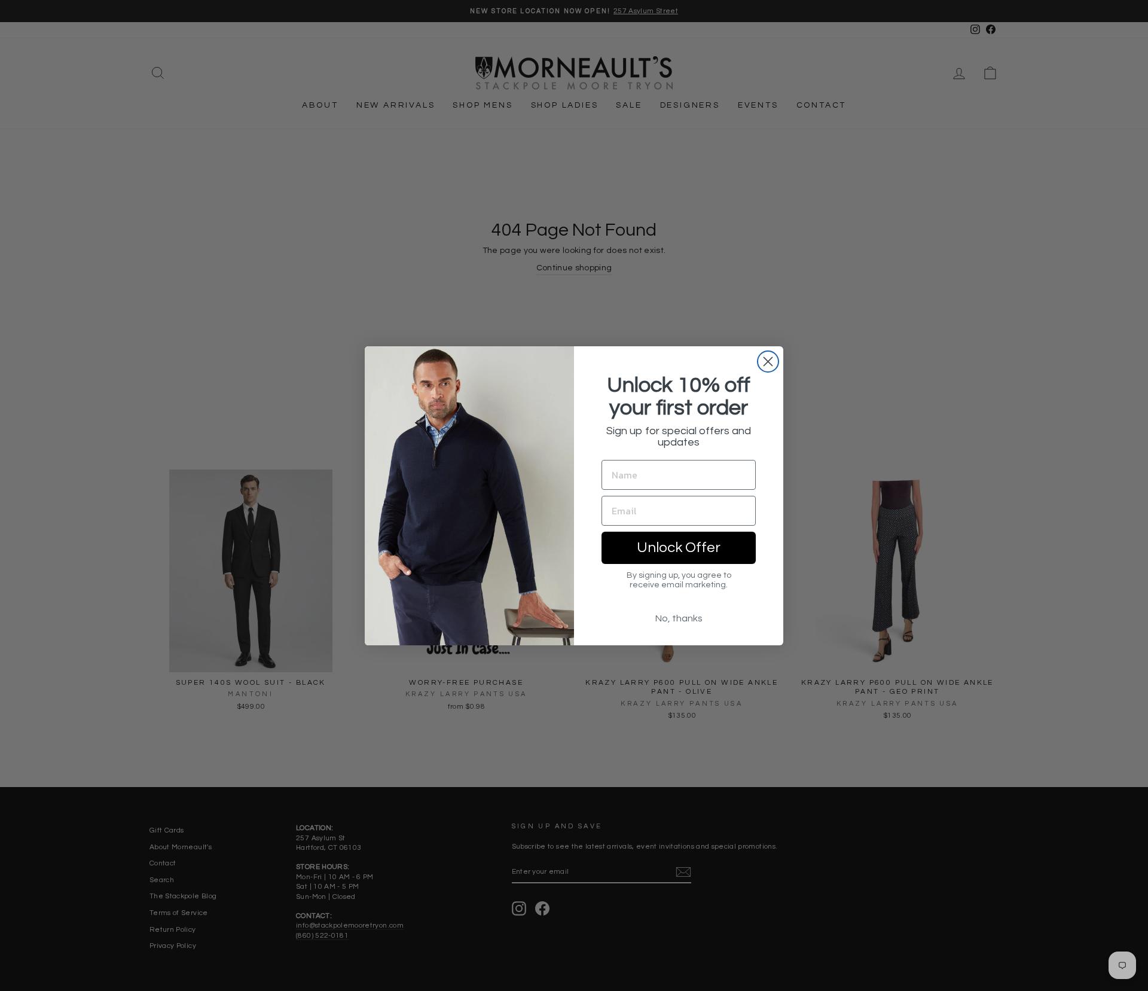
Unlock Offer (678, 547)
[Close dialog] (768, 361)
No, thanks (679, 618)
